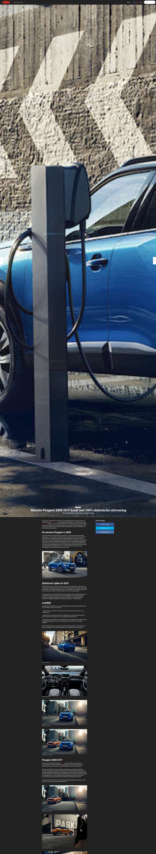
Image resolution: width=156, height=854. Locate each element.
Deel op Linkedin (105, 532)
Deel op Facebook (105, 524)
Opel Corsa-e (45, 523)
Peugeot (63, 763)
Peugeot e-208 (54, 522)
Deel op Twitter (105, 528)
